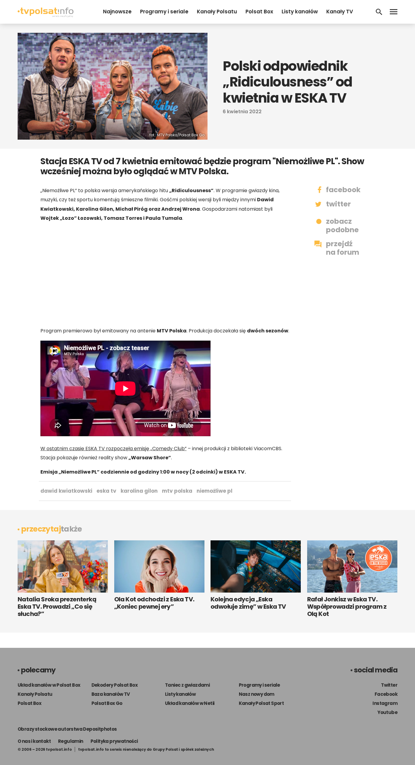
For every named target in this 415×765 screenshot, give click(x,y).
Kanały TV (339, 11)
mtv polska (177, 491)
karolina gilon (139, 491)
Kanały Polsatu (217, 11)
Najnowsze (117, 11)
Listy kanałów (300, 11)
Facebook (386, 694)
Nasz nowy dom (256, 694)
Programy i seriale (164, 11)
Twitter (389, 685)
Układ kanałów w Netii (189, 703)
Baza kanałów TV (110, 694)
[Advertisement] (165, 274)
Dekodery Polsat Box (114, 685)
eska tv (106, 491)
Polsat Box (259, 11)
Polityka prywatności (114, 741)
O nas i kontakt (34, 741)
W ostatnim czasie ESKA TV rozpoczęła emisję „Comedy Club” (113, 448)
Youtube (387, 712)
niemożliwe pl (214, 491)
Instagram (384, 703)
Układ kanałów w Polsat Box (49, 685)
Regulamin (70, 741)
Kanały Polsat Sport (261, 703)
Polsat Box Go (106, 703)
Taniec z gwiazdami (187, 685)
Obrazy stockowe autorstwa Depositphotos (67, 729)
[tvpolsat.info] (46, 15)
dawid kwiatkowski (66, 491)
